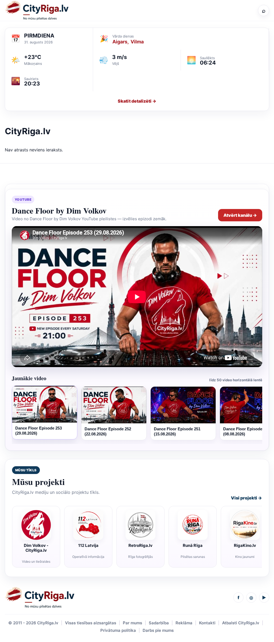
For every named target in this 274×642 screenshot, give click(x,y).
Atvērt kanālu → (240, 215)
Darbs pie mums (158, 630)
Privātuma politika (118, 630)
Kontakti (207, 622)
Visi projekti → (246, 498)
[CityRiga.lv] (39, 597)
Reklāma (184, 622)
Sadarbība (159, 622)
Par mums (132, 622)
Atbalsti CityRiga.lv (240, 622)
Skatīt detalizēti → (137, 101)
